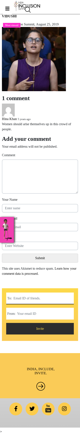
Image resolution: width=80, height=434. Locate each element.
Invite (40, 328)
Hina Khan (9, 119)
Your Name (9, 199)
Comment (8, 155)
